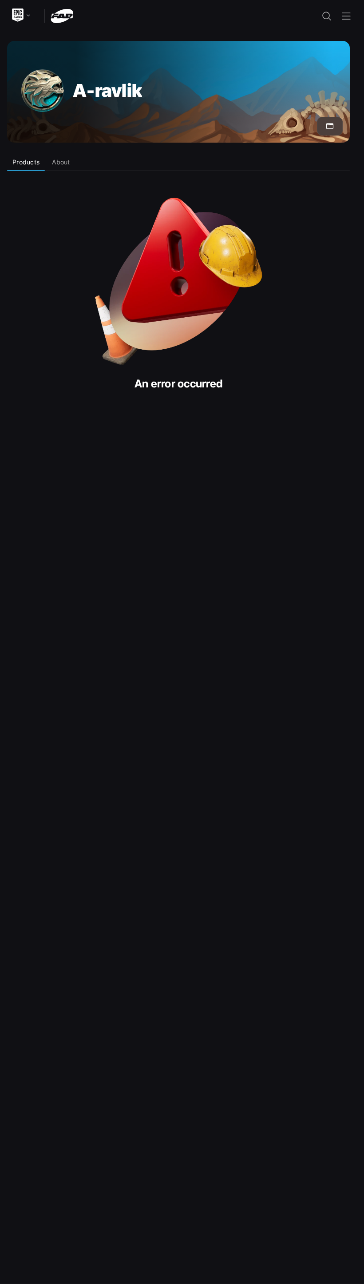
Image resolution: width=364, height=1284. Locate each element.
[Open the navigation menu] (346, 16)
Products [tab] (26, 162)
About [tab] (61, 162)
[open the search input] (327, 16)
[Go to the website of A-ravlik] (329, 126)
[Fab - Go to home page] (62, 15)
